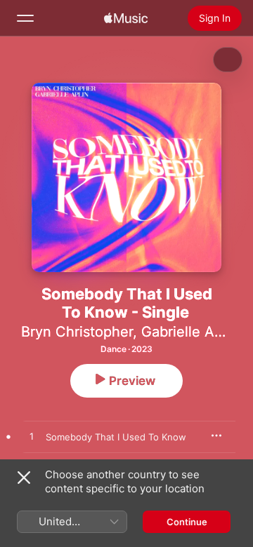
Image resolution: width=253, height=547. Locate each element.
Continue (187, 521)
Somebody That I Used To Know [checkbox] (116, 437)
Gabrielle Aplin (189, 331)
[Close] (24, 477)
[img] (126, 18)
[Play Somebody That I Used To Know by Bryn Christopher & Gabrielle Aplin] (32, 437)
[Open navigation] (25, 18)
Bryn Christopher (77, 331)
